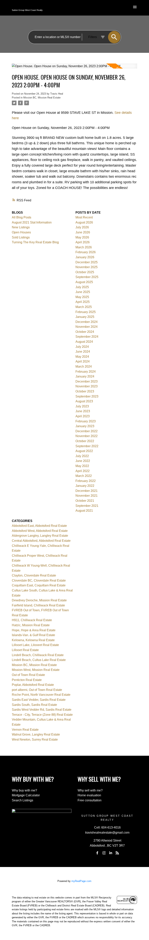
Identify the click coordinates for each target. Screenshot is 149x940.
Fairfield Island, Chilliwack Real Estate (38, 605)
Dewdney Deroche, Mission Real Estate (39, 600)
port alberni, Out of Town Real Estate (37, 689)
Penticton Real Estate (27, 680)
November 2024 (86, 326)
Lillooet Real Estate (25, 650)
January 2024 (84, 376)
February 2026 (85, 252)
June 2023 (82, 411)
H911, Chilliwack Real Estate (32, 620)
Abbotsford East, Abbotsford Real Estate (39, 525)
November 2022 (86, 436)
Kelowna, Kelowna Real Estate (33, 640)
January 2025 (84, 316)
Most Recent (84, 217)
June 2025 (82, 292)
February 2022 (85, 481)
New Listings (21, 227)
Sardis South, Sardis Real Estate (34, 704)
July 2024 (82, 346)
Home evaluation (89, 795)
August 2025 (84, 282)
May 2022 (82, 466)
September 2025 (86, 277)
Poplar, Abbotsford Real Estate (33, 684)
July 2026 (82, 227)
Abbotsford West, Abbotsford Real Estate (40, 530)
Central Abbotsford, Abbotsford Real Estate (41, 540)
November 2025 (86, 267)
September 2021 (86, 505)
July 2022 (82, 456)
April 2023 (82, 416)
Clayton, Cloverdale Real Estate (34, 575)
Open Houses (21, 232)
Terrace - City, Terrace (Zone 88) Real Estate (42, 714)
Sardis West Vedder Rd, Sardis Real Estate (41, 709)
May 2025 (82, 297)
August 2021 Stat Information (32, 222)
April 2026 (82, 242)
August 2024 (84, 341)
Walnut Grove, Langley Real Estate (36, 734)
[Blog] (117, 853)
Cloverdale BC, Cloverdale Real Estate (39, 580)
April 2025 (82, 301)
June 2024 (82, 351)
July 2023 (82, 406)
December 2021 (86, 490)
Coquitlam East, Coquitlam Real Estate (39, 585)
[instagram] (104, 853)
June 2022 (82, 461)
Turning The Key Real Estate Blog (35, 242)
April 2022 (82, 471)
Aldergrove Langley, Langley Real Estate (40, 535)
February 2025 (85, 312)
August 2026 (84, 222)
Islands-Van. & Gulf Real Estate (33, 635)
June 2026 (82, 232)
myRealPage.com (81, 881)
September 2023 (86, 396)
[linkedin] (110, 853)
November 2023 (86, 386)
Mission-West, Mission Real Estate (36, 669)
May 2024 (82, 356)
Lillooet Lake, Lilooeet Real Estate (35, 645)
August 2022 (84, 451)
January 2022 (84, 485)
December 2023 (86, 381)
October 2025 (84, 272)
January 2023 (84, 426)
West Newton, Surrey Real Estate (35, 739)
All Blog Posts (21, 217)
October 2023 (84, 391)
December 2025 (86, 262)
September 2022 (86, 446)
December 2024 (86, 321)
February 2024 (85, 371)
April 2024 (82, 361)
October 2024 (84, 331)
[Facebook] (97, 853)
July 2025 (82, 287)
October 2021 (84, 500)
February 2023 (85, 421)
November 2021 (86, 495)
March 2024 (83, 366)
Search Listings (22, 800)
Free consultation (89, 800)
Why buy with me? (24, 790)
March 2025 (83, 307)
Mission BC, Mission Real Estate (42, 97)
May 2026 (82, 237)
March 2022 (83, 475)
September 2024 (86, 336)
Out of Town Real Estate (28, 675)
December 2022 (86, 431)
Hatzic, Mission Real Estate (31, 625)
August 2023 (84, 401)
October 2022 (84, 441)
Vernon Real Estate (25, 729)
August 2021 (84, 510)
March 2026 (83, 247)
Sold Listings (21, 237)
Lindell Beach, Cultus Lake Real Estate (39, 660)
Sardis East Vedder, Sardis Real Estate (39, 699)
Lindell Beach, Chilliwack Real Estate (38, 655)
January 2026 (84, 257)
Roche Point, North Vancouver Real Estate (41, 694)
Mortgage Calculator (26, 795)
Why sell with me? (90, 790)
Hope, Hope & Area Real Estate (33, 630)
